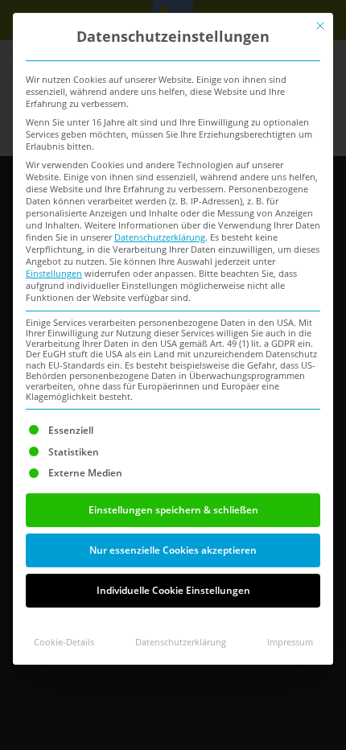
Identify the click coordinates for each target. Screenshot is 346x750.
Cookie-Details (64, 642)
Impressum (290, 642)
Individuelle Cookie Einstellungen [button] (173, 590)
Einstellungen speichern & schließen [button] (173, 510)
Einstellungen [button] (54, 273)
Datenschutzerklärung (159, 237)
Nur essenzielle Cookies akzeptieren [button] (173, 550)
